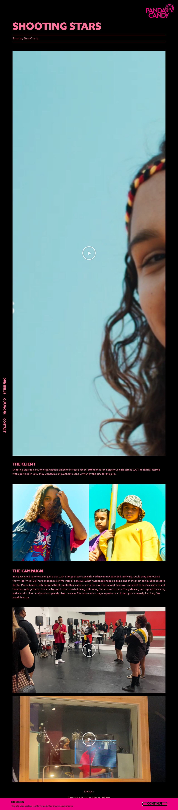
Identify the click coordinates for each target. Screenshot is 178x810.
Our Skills (4, 386)
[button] (89, 253)
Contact (4, 425)
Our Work (4, 406)
